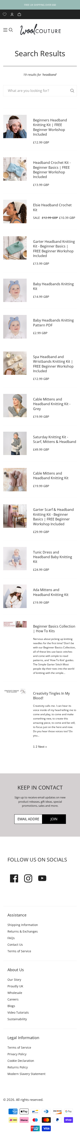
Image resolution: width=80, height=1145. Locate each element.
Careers (13, 999)
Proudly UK (15, 986)
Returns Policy (17, 1067)
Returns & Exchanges (22, 931)
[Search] (72, 91)
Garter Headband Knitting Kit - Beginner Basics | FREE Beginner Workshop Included (54, 248)
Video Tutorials (18, 1012)
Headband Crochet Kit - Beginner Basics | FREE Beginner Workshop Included (52, 169)
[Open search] (11, 30)
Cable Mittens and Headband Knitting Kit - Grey (51, 404)
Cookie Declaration (20, 1061)
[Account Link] (12, 14)
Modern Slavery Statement (26, 1074)
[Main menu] (5, 30)
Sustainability (17, 1019)
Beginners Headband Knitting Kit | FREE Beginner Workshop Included (50, 127)
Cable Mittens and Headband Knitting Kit (50, 475)
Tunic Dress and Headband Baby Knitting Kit (52, 557)
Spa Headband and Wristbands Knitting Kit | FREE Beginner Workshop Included (53, 363)
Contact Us (15, 945)
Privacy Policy (16, 1054)
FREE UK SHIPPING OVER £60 (40, 4)
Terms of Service (19, 951)
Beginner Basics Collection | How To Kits (54, 628)
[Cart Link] (19, 14)
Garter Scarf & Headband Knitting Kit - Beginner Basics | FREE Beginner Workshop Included (53, 516)
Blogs (11, 1006)
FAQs (11, 938)
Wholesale (14, 993)
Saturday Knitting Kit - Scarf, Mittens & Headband (54, 439)
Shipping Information (22, 925)
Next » (42, 746)
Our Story (14, 980)
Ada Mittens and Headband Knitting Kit (50, 592)
